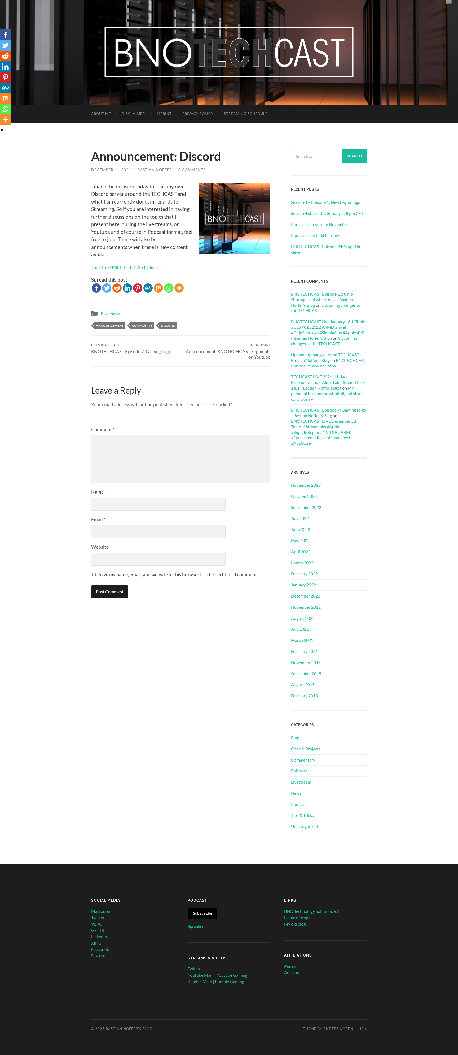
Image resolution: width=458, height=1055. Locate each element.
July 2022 (300, 518)
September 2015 (306, 673)
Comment (102, 429)
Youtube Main (201, 975)
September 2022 (306, 507)
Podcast (298, 804)
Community (142, 325)
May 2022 (300, 540)
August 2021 (303, 618)
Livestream (301, 781)
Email (98, 519)
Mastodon (100, 911)
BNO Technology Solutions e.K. (312, 911)
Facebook (100, 949)
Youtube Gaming (232, 975)
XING (96, 942)
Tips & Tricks (302, 815)
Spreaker (196, 926)
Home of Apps (297, 917)
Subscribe (202, 913)
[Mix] (158, 288)
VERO (97, 923)
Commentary (303, 759)
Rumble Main (200, 981)
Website (100, 547)
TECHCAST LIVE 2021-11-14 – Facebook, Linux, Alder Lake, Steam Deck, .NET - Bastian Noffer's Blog (328, 382)
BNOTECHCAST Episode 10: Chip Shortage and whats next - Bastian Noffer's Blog (322, 299)
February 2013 (304, 695)
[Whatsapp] (168, 288)
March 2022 (302, 562)
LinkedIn (99, 936)
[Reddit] (117, 288)
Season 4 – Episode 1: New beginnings (325, 202)
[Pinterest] (137, 288)
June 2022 (300, 529)
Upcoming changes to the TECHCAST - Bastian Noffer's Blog (326, 357)
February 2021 (304, 651)
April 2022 (300, 551)
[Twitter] (106, 288)
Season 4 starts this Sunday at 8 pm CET (327, 213)
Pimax (290, 965)
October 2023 (304, 496)
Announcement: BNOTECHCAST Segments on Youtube (228, 351)
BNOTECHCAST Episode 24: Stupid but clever (327, 249)
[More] (179, 288)
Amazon (291, 972)
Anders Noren (338, 1029)
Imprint (164, 113)
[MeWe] (148, 288)
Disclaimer (133, 113)
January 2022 (303, 584)
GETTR (97, 930)
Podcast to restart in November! (320, 224)
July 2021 (300, 629)
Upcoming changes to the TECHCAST (324, 340)
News (115, 313)
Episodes (299, 770)
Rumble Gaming (229, 981)
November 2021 (306, 606)
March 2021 (302, 640)
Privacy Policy (197, 113)
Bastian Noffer (154, 169)
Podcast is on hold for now (315, 235)
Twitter (97, 917)
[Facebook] (96, 288)
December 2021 (305, 595)
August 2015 (303, 684)
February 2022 (304, 573)
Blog (105, 313)
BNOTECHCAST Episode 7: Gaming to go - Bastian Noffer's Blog (328, 412)
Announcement (110, 325)
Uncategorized (304, 826)
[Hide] (2, 130)
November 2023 (306, 484)
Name (98, 492)
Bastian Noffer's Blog (129, 1029)
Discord (168, 325)
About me (101, 113)
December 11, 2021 (111, 169)
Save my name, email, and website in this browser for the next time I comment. (178, 574)
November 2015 (306, 662)
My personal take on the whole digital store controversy (327, 393)
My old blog (295, 923)
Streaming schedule (246, 113)
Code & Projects (305, 748)
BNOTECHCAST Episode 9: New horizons (328, 363)
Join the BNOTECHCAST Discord (128, 267)
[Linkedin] (127, 288)
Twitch (194, 968)
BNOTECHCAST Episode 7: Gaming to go (131, 348)
